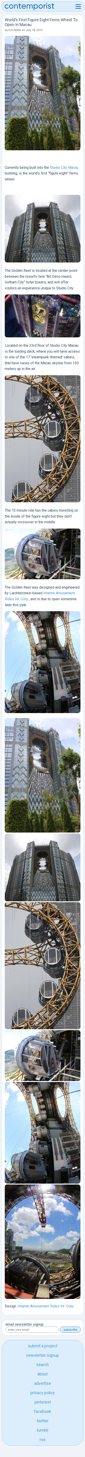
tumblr (43, 1430)
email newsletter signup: (24, 1324)
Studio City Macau (64, 167)
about (42, 1374)
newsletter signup (42, 1355)
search (42, 1364)
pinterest (42, 1402)
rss (43, 1439)
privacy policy (42, 1392)
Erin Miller (15, 30)
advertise (42, 1383)
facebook (42, 1411)
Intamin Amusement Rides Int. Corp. (46, 1306)
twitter (43, 1420)
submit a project (42, 1345)
